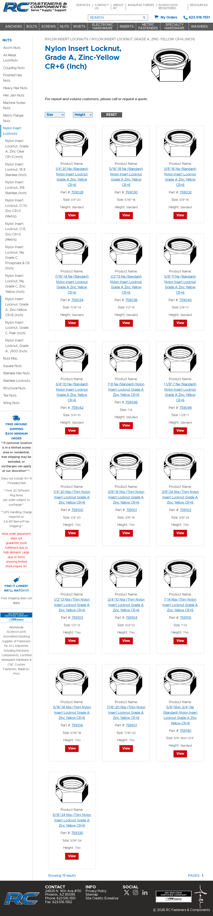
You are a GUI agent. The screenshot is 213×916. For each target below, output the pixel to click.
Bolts (31, 26)
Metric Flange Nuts (13, 118)
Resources (199, 5)
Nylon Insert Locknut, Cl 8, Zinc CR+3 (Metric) (15, 232)
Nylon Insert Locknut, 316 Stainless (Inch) (16, 188)
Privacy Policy (95, 891)
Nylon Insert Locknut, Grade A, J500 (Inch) (16, 346)
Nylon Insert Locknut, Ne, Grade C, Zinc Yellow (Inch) (15, 283)
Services (83, 5)
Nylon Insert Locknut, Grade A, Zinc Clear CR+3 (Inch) (16, 149)
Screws (48, 26)
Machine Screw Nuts (14, 105)
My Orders (169, 17)
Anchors (13, 26)
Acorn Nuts (11, 47)
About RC (118, 7)
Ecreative (111, 898)
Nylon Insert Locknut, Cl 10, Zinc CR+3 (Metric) (16, 208)
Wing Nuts (11, 403)
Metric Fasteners (148, 26)
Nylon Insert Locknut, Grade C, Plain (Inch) (16, 328)
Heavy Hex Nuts (15, 88)
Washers (199, 26)
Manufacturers (141, 5)
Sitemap (91, 894)
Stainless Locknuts (16, 380)
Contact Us (102, 7)
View (72, 215)
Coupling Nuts (14, 68)
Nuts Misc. (10, 358)
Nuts (64, 26)
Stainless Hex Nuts (16, 373)
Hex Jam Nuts (13, 95)
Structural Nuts (14, 388)
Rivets (79, 26)
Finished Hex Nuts (12, 78)
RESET (111, 114)
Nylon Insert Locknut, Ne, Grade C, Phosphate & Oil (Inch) (17, 257)
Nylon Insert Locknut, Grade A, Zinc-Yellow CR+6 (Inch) (16, 307)
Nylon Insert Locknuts (66, 39)
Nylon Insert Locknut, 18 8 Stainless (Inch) (16, 170)
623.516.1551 (199, 17)
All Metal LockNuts (10, 58)
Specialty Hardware (175, 26)
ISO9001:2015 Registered (168, 7)
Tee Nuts (9, 395)
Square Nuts (12, 366)
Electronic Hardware (102, 26)
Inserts (127, 26)
